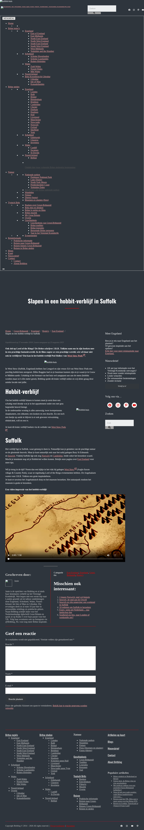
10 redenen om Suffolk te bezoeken (75, 607)
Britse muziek (31, 213)
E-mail (9, 685)
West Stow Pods (75, 356)
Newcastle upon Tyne (60, 768)
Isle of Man (36, 81)
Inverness (35, 142)
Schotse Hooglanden (40, 56)
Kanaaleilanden (37, 84)
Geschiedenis (31, 220)
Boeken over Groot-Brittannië (38, 205)
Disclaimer (70, 826)
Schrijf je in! (122, 386)
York (33, 132)
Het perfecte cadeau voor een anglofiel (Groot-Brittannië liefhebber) (124, 787)
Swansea (34, 150)
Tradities (83, 762)
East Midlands (37, 36)
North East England (39, 38)
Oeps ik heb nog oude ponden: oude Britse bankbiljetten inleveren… (125, 794)
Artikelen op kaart (116, 735)
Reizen (77, 795)
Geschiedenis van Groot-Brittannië (46, 223)
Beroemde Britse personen (42, 230)
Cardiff (34, 147)
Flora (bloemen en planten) (91, 748)
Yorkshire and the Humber (42, 51)
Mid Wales (35, 71)
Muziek (82, 787)
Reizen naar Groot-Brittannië (26, 243)
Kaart (10, 253)
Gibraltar (34, 79)
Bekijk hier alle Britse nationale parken (42, 190)
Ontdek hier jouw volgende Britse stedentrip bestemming (50, 167)
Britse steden (13, 87)
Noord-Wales (36, 69)
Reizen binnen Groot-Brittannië (28, 245)
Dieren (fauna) (31, 197)
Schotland (29, 54)
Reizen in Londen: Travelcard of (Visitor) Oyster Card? (125, 804)
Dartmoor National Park (41, 177)
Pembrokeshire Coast (40, 185)
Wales (27, 64)
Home (11, 23)
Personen (83, 767)
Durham (34, 109)
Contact (11, 258)
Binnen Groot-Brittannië (90, 806)
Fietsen (28, 195)
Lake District (36, 180)
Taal (81, 770)
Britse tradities (37, 225)
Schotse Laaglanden (39, 59)
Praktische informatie (23, 240)
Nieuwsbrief (13, 256)
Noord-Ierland (31, 74)
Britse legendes (37, 228)
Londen (34, 92)
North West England (40, 41)
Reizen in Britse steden (24, 248)
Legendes (83, 765)
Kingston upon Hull (59, 761)
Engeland (29, 31)
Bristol (33, 97)
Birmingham (36, 99)
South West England (40, 46)
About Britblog (20, 263)
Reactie (9, 644)
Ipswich (11, 456)
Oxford (34, 127)
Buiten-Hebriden (38, 61)
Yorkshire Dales (38, 187)
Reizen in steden (86, 809)
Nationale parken (32, 174)
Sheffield (35, 130)
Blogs (10, 251)
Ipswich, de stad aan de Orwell (73, 599)
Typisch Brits (14, 202)
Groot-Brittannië (21, 331)
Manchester (36, 120)
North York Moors (39, 182)
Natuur (11, 172)
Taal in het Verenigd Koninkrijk (45, 233)
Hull (32, 114)
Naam (8, 674)
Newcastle (35, 122)
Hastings (34, 112)
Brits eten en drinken (34, 207)
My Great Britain (32, 215)
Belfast (34, 158)
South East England (39, 43)
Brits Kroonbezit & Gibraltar (37, 76)
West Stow (69, 469)
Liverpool (35, 117)
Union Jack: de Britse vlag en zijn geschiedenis (124, 782)
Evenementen (31, 235)
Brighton (34, 102)
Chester (34, 107)
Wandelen (29, 192)
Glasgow (35, 140)
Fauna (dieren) (85, 750)
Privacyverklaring (57, 826)
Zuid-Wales (36, 66)
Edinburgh (35, 137)
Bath (33, 94)
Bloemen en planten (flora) (37, 200)
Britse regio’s (14, 28)
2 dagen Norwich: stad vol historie (74, 597)
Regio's (45, 331)
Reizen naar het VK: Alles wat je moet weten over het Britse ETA (125, 800)
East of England (38, 33)
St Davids (35, 152)
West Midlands (37, 48)
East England (58, 331)
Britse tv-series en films (35, 210)
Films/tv (82, 784)
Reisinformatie (14, 238)
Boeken (82, 779)
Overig (28, 218)
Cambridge (35, 104)
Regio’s (80, 575)
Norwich (34, 125)
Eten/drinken (85, 782)
